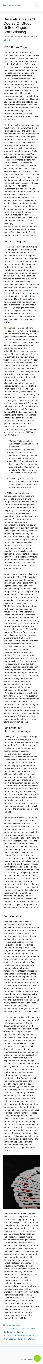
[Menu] (36, 5)
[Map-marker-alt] (11, 1352)
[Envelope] (16, 1352)
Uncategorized (13, 1325)
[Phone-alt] (21, 1352)
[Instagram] (5, 1352)
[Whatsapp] (26, 1352)
